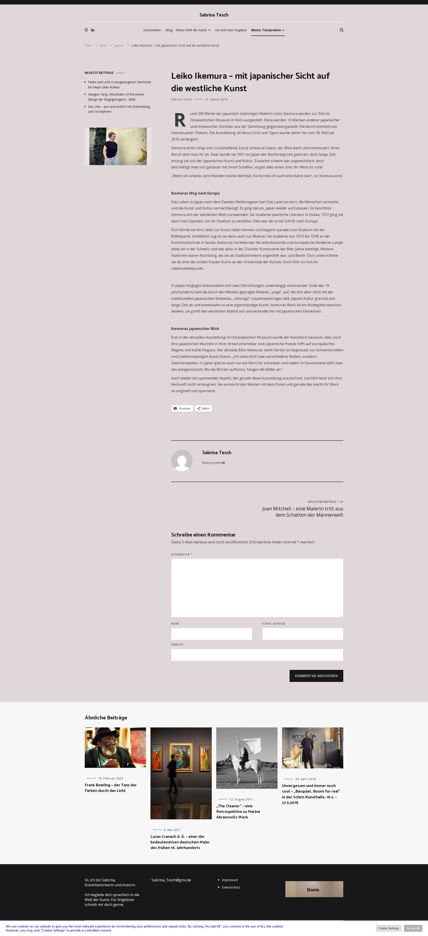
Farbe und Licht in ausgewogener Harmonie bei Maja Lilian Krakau (119, 84)
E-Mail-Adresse (273, 623)
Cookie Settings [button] (389, 928)
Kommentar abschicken (316, 676)
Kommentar (181, 554)
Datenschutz (231, 887)
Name (175, 623)
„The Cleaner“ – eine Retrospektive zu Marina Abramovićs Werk (238, 812)
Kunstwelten (152, 30)
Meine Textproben (266, 30)
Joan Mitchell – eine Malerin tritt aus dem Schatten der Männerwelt (302, 509)
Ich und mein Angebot (231, 30)
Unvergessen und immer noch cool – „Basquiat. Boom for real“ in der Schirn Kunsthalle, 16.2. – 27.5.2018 (311, 794)
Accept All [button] (413, 928)
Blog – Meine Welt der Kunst (186, 30)
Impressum (230, 880)
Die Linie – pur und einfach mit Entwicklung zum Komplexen (119, 109)
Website (177, 644)
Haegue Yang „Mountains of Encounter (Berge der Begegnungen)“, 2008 (116, 96)
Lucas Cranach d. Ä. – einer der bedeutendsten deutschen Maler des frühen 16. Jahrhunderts (180, 842)
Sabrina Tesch (214, 15)
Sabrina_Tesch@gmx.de (171, 880)
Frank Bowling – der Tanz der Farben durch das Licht (111, 788)
